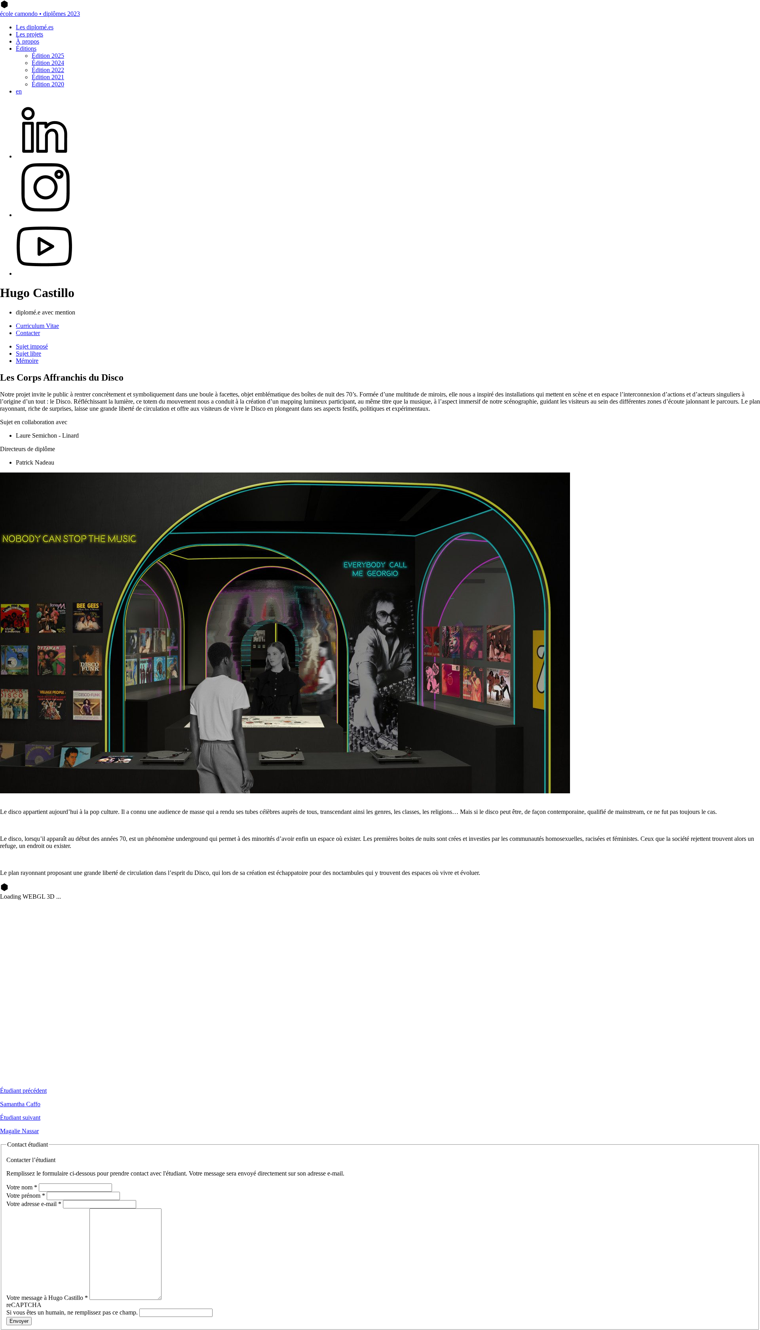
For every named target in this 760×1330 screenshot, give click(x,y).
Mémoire (27, 360)
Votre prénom (25, 1195)
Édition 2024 (48, 62)
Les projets (29, 34)
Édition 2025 (48, 55)
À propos (27, 41)
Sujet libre (28, 353)
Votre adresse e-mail (33, 1203)
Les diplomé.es (34, 27)
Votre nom (21, 1187)
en (19, 91)
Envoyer (19, 1321)
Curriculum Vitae (37, 325)
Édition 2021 (48, 77)
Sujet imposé (32, 346)
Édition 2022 (48, 70)
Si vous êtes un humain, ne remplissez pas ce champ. (72, 1312)
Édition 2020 (48, 84)
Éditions (26, 48)
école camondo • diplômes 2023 (40, 13)
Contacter (28, 333)
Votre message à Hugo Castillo (47, 1297)
